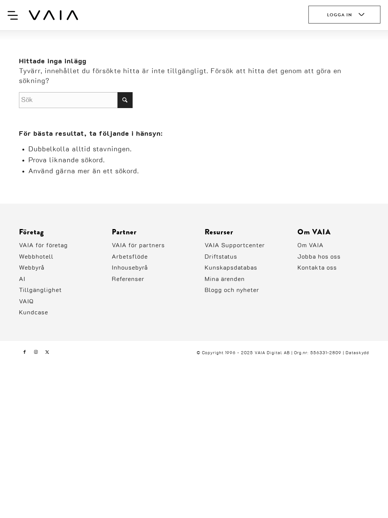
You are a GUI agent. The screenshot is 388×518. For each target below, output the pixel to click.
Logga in (339, 14)
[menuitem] (13, 15)
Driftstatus (221, 257)
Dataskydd (357, 353)
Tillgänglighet (40, 290)
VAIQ (26, 301)
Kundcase (33, 312)
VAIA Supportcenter (235, 245)
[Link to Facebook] (24, 352)
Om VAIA (310, 245)
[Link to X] (47, 352)
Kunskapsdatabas (231, 268)
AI (22, 279)
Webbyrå (31, 268)
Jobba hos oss (319, 257)
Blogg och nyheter (232, 290)
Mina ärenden (225, 279)
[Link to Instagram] (36, 352)
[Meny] (13, 15)
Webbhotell (36, 257)
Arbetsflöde (130, 257)
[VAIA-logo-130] (53, 15)
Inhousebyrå (130, 268)
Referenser (128, 279)
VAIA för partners (138, 245)
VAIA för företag (43, 245)
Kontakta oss (317, 268)
